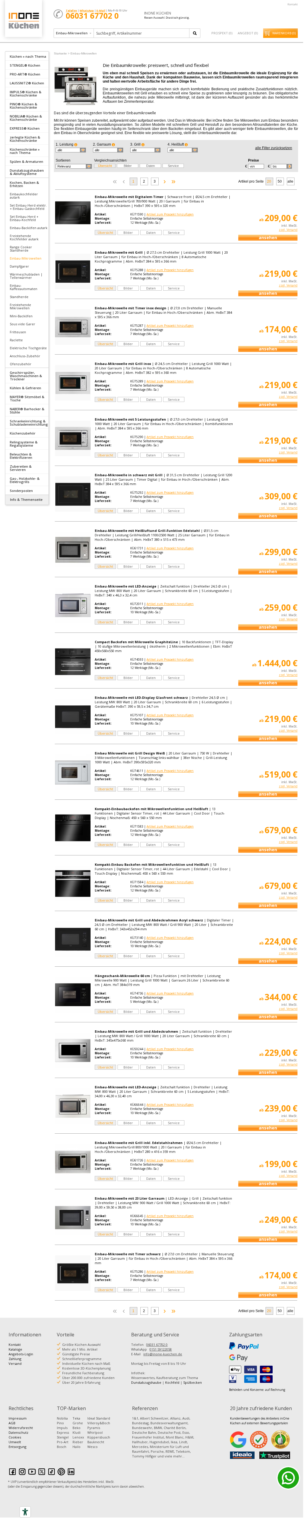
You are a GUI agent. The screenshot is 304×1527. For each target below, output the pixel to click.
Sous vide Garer (22, 324)
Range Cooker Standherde (21, 248)
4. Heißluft (176, 144)
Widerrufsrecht (21, 1427)
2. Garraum (102, 144)
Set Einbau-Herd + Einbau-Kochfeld (24, 218)
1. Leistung (65, 144)
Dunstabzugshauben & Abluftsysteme (27, 172)
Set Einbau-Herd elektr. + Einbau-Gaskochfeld (28, 207)
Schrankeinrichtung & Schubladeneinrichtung (29, 423)
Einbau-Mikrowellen (25, 258)
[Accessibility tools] (25, 1512)
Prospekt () (221, 33)
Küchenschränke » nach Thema (25, 151)
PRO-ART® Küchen (25, 74)
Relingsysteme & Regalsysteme (24, 444)
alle (290, 181)
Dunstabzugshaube (146, 1382)
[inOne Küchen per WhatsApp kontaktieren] (288, 1478)
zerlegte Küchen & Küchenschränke (25, 139)
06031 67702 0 (157, 1344)
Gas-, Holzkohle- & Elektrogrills (25, 480)
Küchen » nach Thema (28, 56)
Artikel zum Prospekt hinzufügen (170, 214)
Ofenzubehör (20, 364)
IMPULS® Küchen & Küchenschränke (25, 93)
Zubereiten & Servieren (21, 468)
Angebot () (248, 33)
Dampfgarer (19, 266)
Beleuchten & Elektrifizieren (21, 456)
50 (280, 181)
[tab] (27, 56)
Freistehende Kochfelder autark (24, 237)
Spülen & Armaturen (26, 161)
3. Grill (135, 144)
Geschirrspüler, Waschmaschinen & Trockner (26, 375)
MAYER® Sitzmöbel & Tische (27, 398)
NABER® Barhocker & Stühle (27, 410)
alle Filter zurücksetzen (273, 148)
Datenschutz (18, 1432)
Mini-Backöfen (21, 316)
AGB (12, 1423)
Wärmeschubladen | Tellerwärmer (26, 276)
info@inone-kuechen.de (162, 1354)
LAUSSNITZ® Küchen (27, 83)
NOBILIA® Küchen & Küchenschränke (26, 118)
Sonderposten (21, 490)
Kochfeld (172, 1382)
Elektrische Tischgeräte (28, 348)
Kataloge (15, 1349)
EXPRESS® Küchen (25, 128)
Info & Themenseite (26, 499)
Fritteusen (18, 332)
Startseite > (62, 53)
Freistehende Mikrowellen (20, 306)
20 (269, 181)
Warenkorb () (284, 33)
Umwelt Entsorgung (17, 1444)
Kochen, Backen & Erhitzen (24, 184)
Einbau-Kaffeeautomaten (23, 287)
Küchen (23, 20)
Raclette (16, 340)
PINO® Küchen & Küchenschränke (23, 106)
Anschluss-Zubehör (25, 356)
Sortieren (63, 160)
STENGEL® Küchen (25, 65)
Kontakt (292, 4)
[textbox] (142, 33)
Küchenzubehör (23, 433)
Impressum (18, 1418)
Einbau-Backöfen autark (28, 227)
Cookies (15, 1437)
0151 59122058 (160, 1349)
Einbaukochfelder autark (24, 195)
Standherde (19, 296)
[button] (71, 150)
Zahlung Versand (15, 1361)
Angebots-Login (21, 1354)
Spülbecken (192, 1382)
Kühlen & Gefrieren (25, 388)
